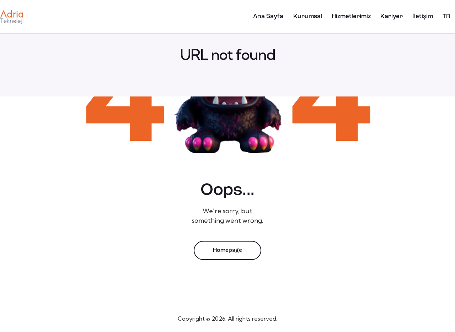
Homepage (227, 250)
